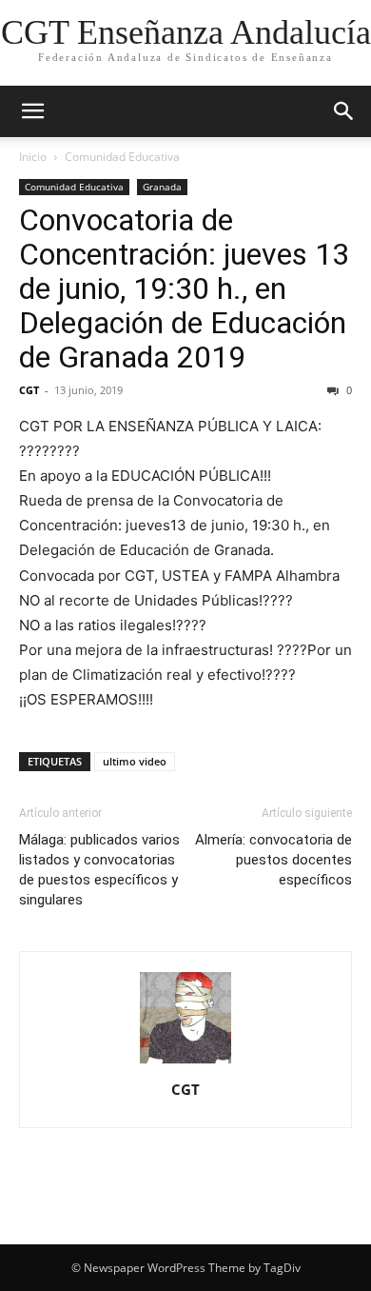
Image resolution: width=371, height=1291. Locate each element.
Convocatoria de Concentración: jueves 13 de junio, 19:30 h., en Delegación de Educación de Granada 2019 (184, 288)
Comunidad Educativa (122, 157)
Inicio (33, 157)
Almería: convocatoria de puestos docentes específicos (273, 859)
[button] (32, 111)
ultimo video (134, 761)
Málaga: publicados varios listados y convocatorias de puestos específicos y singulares (99, 869)
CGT (29, 390)
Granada (162, 186)
